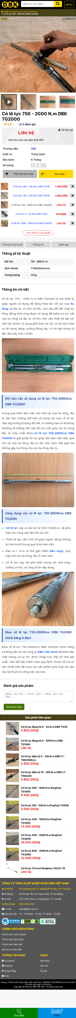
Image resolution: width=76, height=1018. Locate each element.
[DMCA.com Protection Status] (30, 921)
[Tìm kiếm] (58, 3)
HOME (6, 12)
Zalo (6, 975)
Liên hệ (44, 965)
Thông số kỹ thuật (12, 244)
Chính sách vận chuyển (14, 934)
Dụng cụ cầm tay (19, 12)
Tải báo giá (66, 130)
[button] (71, 55)
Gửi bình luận (14, 706)
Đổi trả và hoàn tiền (12, 949)
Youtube (8, 965)
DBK (33, 148)
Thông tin (38, 244)
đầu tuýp (56, 551)
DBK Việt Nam (48, 652)
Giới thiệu (45, 960)
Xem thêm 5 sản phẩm (38, 232)
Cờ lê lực (33, 12)
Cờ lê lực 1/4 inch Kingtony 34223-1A (43, 868)
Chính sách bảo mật (12, 944)
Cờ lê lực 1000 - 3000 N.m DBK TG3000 (31, 223)
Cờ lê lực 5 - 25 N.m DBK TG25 (31, 214)
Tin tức (43, 970)
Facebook (9, 960)
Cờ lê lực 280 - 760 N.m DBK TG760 (31, 186)
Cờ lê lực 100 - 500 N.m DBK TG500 (31, 195)
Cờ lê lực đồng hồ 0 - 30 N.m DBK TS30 (44, 726)
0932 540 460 (26, 904)
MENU (69, 4)
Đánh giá (64, 244)
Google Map (9, 970)
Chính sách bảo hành (13, 939)
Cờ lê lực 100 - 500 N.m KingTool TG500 (45, 805)
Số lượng (8, 165)
